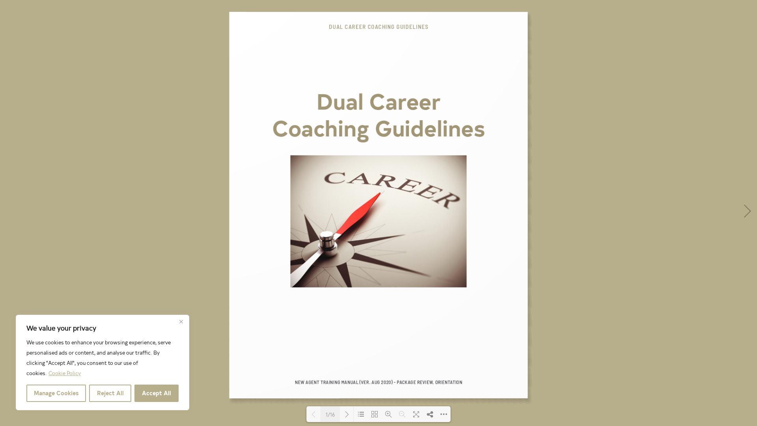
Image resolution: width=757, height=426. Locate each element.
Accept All (156, 393)
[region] (102, 362)
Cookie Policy (64, 373)
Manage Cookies (56, 393)
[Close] (181, 321)
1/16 (330, 414)
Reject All (110, 393)
